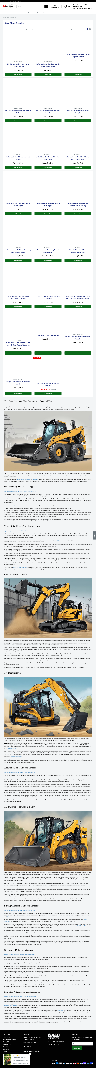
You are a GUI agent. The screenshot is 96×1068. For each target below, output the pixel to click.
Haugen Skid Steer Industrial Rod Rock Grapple (78, 338)
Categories (6, 12)
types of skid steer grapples (20, 505)
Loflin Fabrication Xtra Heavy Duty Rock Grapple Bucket (48, 251)
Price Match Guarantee (52, 12)
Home (4, 17)
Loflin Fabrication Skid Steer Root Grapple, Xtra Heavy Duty (78, 204)
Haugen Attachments (48, 333)
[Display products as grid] (87, 29)
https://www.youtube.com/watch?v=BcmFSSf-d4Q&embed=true (19, 910)
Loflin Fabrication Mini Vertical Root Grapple (18, 158)
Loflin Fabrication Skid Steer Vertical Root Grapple (48, 204)
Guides (5, 1051)
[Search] (46, 6)
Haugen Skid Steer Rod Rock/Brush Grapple (18, 383)
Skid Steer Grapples (11, 17)
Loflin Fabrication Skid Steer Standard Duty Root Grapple (18, 65)
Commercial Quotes (66, 12)
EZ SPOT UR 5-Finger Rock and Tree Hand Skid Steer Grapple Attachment (78, 297)
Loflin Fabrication (18, 61)
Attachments (16, 12)
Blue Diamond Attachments (23, 479)
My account (54, 7)
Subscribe (77, 1048)
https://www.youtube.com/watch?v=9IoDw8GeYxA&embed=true (20, 491)
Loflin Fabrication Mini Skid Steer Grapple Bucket (18, 112)
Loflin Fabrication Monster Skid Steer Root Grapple (48, 158)
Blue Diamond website (16, 756)
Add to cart (48, 74)
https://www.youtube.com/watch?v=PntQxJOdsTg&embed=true (19, 772)
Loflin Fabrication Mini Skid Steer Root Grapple (48, 112)
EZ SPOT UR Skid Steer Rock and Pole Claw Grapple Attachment (18, 297)
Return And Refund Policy (9, 1039)
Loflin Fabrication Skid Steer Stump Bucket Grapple (18, 204)
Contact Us (77, 12)
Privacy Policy (6, 1041)
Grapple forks (60, 1010)
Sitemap (5, 1054)
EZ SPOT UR (77, 247)
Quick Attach (36, 479)
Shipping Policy (40, 12)
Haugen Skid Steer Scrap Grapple (48, 335)
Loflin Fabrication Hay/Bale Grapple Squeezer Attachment (48, 65)
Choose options (18, 74)
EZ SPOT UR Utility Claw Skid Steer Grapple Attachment (78, 251)
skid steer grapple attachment (20, 567)
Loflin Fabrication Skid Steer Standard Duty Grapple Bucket (77, 158)
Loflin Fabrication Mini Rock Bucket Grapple (78, 112)
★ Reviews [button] (94, 535)
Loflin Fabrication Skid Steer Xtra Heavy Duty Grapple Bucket (18, 251)
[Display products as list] (90, 29)
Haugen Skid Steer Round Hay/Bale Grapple (48, 384)
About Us (5, 1046)
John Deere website (12, 748)
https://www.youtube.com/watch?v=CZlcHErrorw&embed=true (19, 954)
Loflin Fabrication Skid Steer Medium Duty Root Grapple (78, 55)
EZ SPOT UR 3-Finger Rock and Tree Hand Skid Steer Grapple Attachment (18, 344)
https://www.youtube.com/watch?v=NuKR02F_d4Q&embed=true (20, 996)
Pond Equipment (28, 12)
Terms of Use (6, 1037)
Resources (85, 12)
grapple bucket (60, 540)
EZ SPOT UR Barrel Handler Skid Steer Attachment (48, 297)
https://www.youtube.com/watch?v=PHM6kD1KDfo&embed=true (20, 531)
